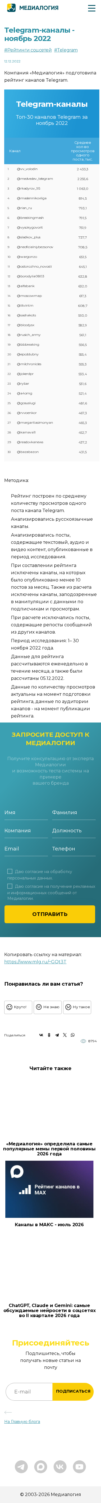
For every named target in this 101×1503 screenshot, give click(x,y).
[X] (64, 1035)
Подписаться (73, 1391)
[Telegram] (57, 1035)
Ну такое (81, 1007)
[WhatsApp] (72, 1035)
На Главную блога (22, 1421)
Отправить (49, 914)
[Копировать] (70, 960)
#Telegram (66, 50)
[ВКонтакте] (41, 1035)
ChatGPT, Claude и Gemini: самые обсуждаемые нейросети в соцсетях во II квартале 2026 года (49, 1310)
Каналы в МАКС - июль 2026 (49, 1224)
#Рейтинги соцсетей (28, 50)
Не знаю (51, 1007)
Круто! (20, 1007)
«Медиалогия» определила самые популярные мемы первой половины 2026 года (49, 1149)
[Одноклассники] (49, 1035)
